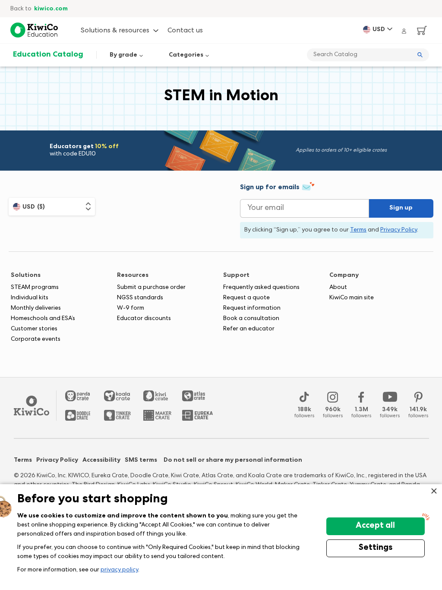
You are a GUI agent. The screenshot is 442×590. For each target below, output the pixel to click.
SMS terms (141, 460)
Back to (39, 9)
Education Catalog (48, 55)
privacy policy (119, 570)
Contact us (185, 31)
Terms (23, 460)
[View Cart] (418, 30)
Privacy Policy (57, 460)
